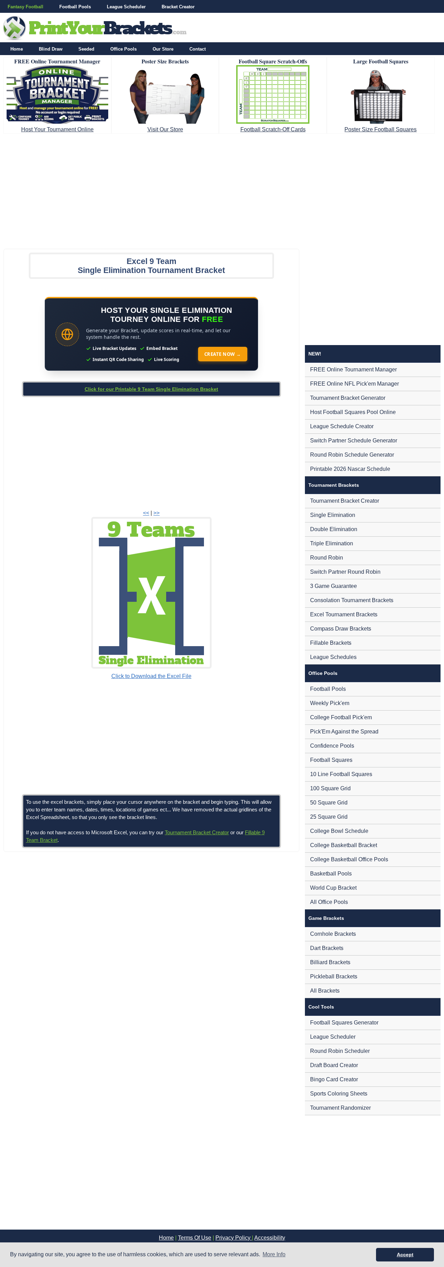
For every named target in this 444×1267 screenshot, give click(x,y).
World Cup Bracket (333, 888)
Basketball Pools (331, 874)
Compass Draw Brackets (340, 629)
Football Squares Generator (344, 1023)
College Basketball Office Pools (349, 859)
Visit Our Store (165, 129)
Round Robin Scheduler (340, 1051)
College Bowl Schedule (339, 831)
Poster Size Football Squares (380, 129)
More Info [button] (274, 1254)
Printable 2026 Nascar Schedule (350, 469)
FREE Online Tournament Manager (353, 369)
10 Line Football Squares (341, 774)
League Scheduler (126, 6)
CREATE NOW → (222, 354)
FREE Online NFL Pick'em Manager (354, 384)
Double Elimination (333, 529)
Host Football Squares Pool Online (353, 412)
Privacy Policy (233, 1238)
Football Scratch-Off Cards (273, 129)
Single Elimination (332, 515)
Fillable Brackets (330, 643)
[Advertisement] (222, 189)
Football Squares (331, 760)
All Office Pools (329, 902)
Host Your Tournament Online (57, 129)
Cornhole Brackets (333, 934)
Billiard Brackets (330, 962)
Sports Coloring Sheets (338, 1094)
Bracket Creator (178, 6)
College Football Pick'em (341, 717)
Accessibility (269, 1238)
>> (156, 513)
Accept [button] (405, 1254)
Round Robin (326, 558)
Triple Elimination (331, 543)
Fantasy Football (25, 6)
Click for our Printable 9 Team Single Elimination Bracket (151, 389)
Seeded (86, 49)
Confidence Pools (332, 746)
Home (16, 49)
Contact (197, 49)
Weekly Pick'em (329, 703)
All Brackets (325, 991)
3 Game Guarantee (333, 586)
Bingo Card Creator (334, 1079)
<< (146, 513)
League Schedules (333, 657)
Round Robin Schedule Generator (352, 455)
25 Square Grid (329, 817)
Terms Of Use (194, 1238)
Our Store (163, 49)
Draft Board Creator (334, 1065)
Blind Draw (50, 49)
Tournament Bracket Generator (347, 398)
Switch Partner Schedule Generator (353, 440)
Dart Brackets (326, 948)
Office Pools (123, 49)
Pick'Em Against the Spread (344, 731)
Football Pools (75, 6)
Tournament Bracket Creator (197, 832)
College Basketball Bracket (343, 845)
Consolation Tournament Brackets (351, 600)
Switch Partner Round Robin (345, 572)
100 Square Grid (330, 788)
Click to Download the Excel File (151, 676)
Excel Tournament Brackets (343, 614)
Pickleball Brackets (333, 976)
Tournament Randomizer (340, 1108)
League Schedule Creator (342, 426)
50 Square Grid (329, 803)
